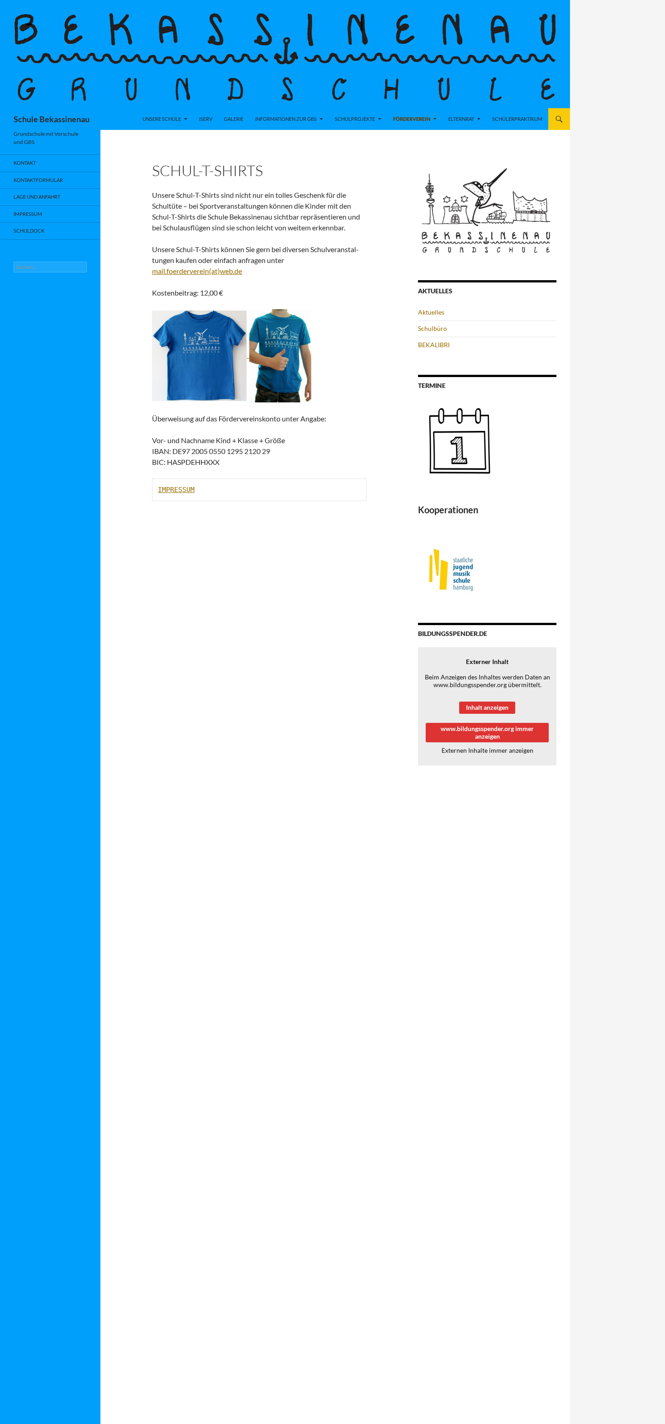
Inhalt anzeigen (487, 707)
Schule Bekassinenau (52, 119)
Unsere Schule (161, 119)
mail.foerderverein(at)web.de (197, 271)
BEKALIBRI (434, 345)
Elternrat (461, 119)
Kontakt (25, 163)
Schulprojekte (355, 119)
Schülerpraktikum (517, 119)
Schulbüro (432, 328)
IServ (205, 119)
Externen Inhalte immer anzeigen (487, 750)
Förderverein (411, 119)
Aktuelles (431, 312)
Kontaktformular (38, 180)
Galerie (233, 119)
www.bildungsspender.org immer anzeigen (487, 732)
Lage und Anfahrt (37, 197)
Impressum (28, 214)
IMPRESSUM (176, 490)
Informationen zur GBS (286, 119)
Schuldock (29, 231)
